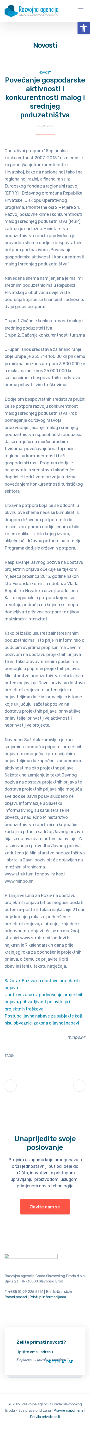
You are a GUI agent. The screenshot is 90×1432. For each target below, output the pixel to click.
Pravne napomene (69, 1410)
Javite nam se (45, 1207)
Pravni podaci (16, 1297)
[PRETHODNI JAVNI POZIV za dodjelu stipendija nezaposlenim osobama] (11, 1085)
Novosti (45, 72)
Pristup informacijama (48, 1297)
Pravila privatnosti (45, 1417)
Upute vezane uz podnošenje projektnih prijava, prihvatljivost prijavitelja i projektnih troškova (44, 1002)
